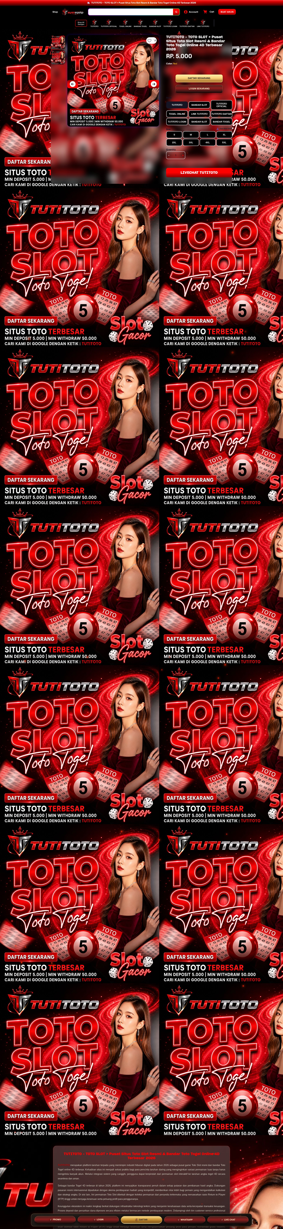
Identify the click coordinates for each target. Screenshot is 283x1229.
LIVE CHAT (229, 1219)
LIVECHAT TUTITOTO (199, 172)
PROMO (57, 1219)
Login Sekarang (199, 88)
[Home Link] (73, 12)
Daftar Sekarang (199, 78)
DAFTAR (143, 1219)
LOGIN (100, 1219)
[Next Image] (153, 84)
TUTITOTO (64, 1165)
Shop (55, 12)
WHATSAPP (187, 1219)
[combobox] (130, 12)
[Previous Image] (72, 84)
